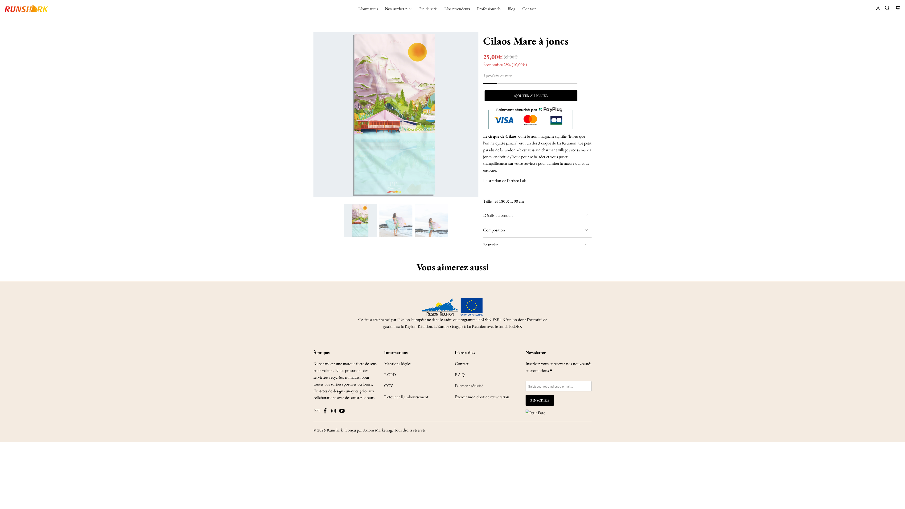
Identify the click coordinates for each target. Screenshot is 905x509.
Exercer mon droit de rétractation (482, 396)
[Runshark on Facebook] (325, 411)
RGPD (390, 374)
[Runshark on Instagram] (333, 411)
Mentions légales (397, 363)
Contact (462, 363)
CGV (388, 385)
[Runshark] (26, 8)
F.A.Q (460, 374)
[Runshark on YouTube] (342, 411)
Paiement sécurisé (469, 385)
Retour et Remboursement (406, 396)
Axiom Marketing (377, 430)
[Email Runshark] (317, 411)
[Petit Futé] (535, 413)
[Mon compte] (878, 9)
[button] (398, 9)
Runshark (335, 430)
